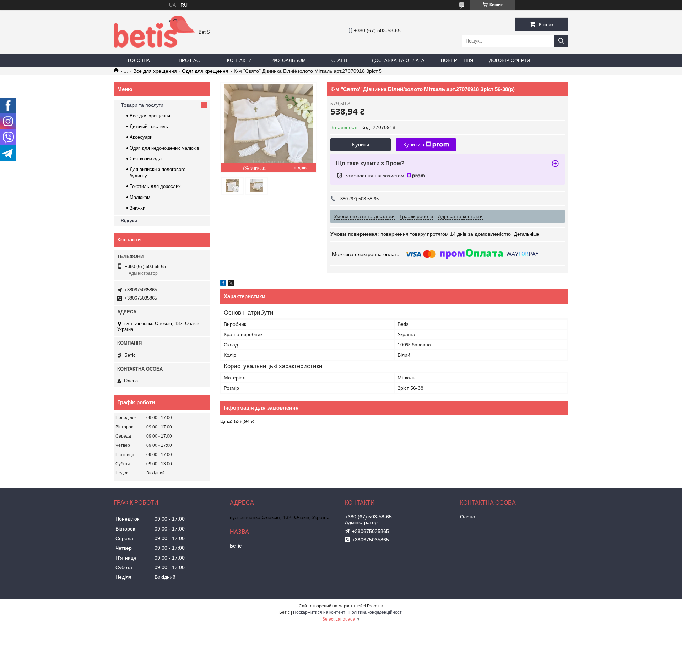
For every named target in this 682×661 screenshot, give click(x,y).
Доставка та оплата (398, 60)
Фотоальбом (289, 60)
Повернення (457, 60)
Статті (339, 60)
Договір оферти (509, 60)
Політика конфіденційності (375, 612)
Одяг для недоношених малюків (164, 148)
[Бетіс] (154, 46)
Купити (360, 144)
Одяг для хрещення (205, 71)
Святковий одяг (146, 158)
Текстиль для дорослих (155, 186)
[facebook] (223, 284)
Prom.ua (375, 606)
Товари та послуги (142, 105)
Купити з (413, 144)
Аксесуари (141, 137)
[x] (231, 284)
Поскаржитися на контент (319, 612)
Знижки (137, 208)
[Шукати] (561, 41)
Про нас (189, 60)
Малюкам (140, 197)
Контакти (239, 60)
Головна (139, 60)
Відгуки (129, 220)
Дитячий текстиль (149, 126)
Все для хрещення (155, 71)
